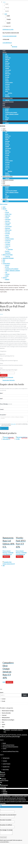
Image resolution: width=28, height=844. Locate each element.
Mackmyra (7, 72)
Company (5, 761)
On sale (3, 701)
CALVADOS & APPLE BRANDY (11, 112)
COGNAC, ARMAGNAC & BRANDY (11, 114)
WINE (4, 103)
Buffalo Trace (8, 57)
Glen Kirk (7, 64)
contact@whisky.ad (7, 554)
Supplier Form (6, 766)
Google (4, 790)
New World (7, 96)
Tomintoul (7, 87)
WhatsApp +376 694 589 (8, 552)
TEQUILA (7, 117)
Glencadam (7, 63)
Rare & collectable (6, 713)
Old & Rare (10, 93)
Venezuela (10, 377)
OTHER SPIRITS (6, 107)
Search (1, 692)
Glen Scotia (7, 66)
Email (1, 398)
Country (2, 409)
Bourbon (7, 94)
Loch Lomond (8, 70)
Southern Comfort (9, 82)
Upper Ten (7, 89)
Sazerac (6, 79)
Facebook (5, 791)
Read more (6, 556)
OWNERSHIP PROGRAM (8, 102)
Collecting (7, 100)
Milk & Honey (7, 73)
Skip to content (3, 204)
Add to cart (3, 375)
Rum (6, 377)
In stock (3, 699)
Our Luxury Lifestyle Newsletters (10, 746)
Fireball (6, 61)
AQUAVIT (7, 109)
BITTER (6, 110)
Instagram (5, 793)
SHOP (4, 50)
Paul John (7, 75)
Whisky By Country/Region (8, 720)
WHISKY (4, 52)
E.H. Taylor (7, 86)
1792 (6, 54)
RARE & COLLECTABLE (8, 98)
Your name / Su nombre (5, 820)
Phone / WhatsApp (6, 404)
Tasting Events (6, 758)
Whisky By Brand (6, 717)
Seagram (7, 80)
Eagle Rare (7, 59)
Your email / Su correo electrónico (8, 815)
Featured (4, 715)
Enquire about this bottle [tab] (9, 380)
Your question (3, 414)
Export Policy (6, 769)
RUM (4, 105)
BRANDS (7, 123)
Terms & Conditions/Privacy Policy (10, 751)
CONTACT (5, 121)
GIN (6, 116)
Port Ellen (7, 77)
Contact (4, 748)
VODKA (6, 119)
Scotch (6, 91)
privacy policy (13, 424)
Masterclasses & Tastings (8, 710)
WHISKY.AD (2, 126)
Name (1, 393)
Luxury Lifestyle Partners (8, 745)
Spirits (3, 724)
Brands (4, 743)
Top (1, 805)
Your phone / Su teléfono (6, 825)
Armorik (6, 56)
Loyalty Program (6, 763)
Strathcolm (7, 84)
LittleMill (7, 68)
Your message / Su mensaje (6, 830)
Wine (3, 726)
